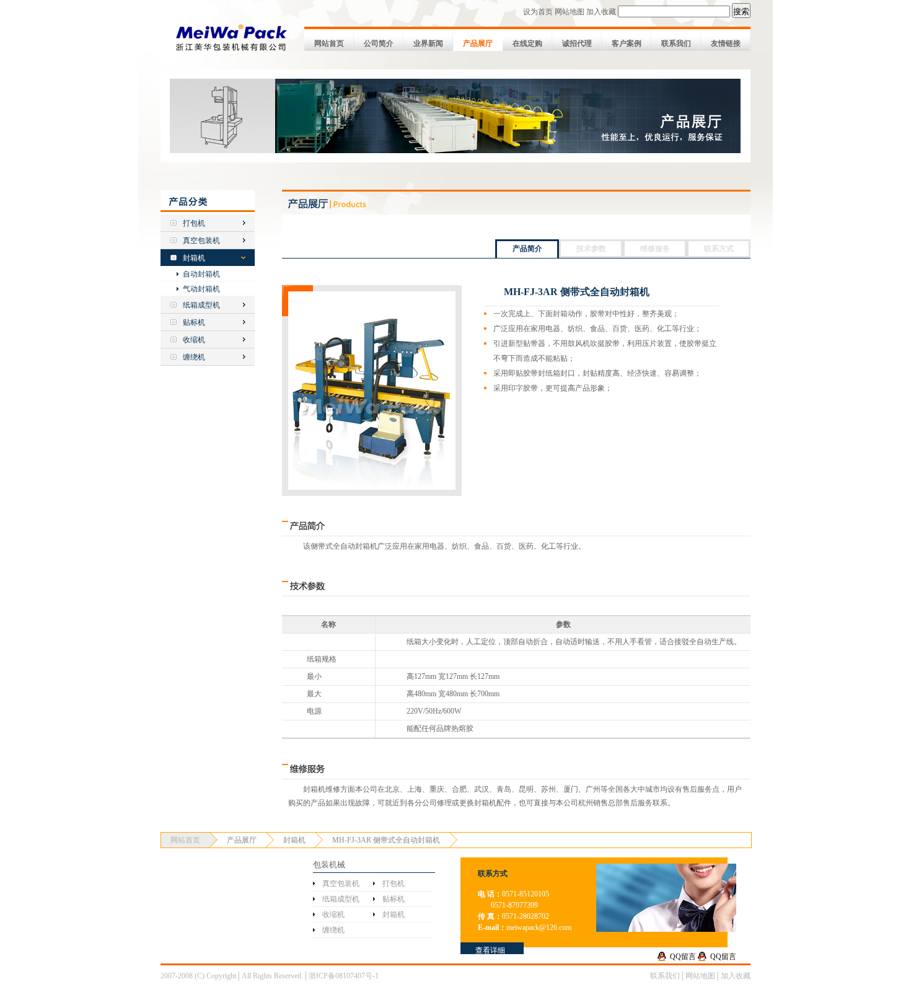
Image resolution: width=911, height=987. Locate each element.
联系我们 (676, 43)
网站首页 (329, 43)
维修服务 (655, 248)
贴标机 (194, 322)
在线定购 (527, 43)
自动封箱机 (201, 274)
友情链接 (726, 43)
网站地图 (569, 11)
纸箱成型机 (201, 305)
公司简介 (379, 43)
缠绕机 (194, 357)
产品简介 (527, 248)
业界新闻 (428, 43)
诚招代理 (577, 43)
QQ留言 (683, 956)
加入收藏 (601, 11)
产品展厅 (478, 43)
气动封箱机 (201, 289)
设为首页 (538, 11)
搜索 (741, 11)
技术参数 (591, 248)
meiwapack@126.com (538, 927)
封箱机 (194, 258)
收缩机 (194, 339)
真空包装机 (201, 240)
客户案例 (626, 43)
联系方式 (719, 248)
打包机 (194, 223)
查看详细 (490, 950)
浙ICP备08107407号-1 (344, 976)
